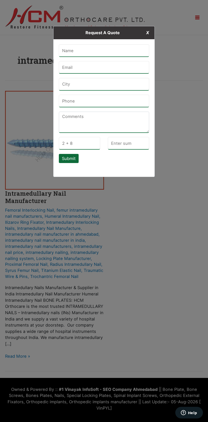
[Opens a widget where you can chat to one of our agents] (189, 413)
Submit (69, 158)
